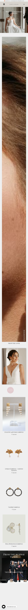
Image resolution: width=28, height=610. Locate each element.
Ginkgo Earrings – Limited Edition (14, 468)
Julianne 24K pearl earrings (14, 431)
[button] (4, 4)
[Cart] (24, 4)
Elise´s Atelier (14, 4)
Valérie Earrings (14, 506)
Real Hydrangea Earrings (14, 542)
